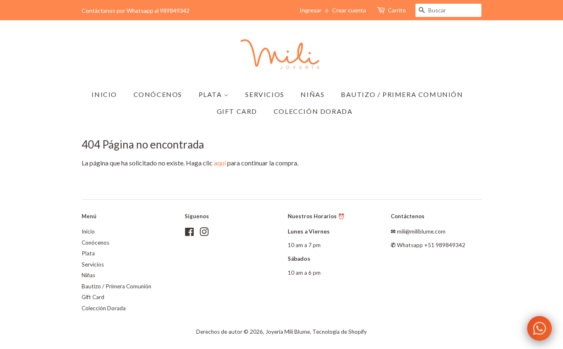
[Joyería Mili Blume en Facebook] (189, 233)
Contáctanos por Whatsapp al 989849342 (136, 10)
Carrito (397, 10)
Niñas (312, 94)
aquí (220, 163)
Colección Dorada (313, 111)
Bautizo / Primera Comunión (402, 94)
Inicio (104, 94)
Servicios (264, 94)
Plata (211, 94)
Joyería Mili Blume (287, 331)
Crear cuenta (349, 10)
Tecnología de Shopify (339, 331)
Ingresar (310, 10)
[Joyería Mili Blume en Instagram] (204, 233)
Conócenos (158, 94)
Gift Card (237, 111)
